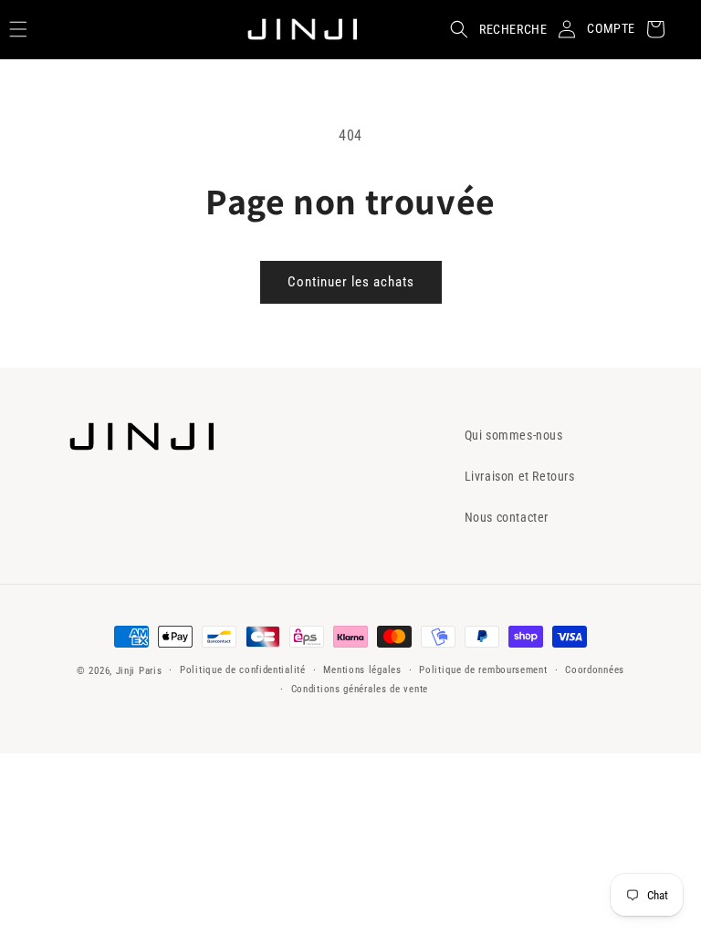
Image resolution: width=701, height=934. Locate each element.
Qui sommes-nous (514, 435)
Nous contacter (507, 517)
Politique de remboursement (483, 670)
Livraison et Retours (520, 476)
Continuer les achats (351, 282)
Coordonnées (594, 670)
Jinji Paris (139, 671)
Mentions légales (362, 670)
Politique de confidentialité (243, 670)
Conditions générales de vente (359, 689)
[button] (493, 29)
